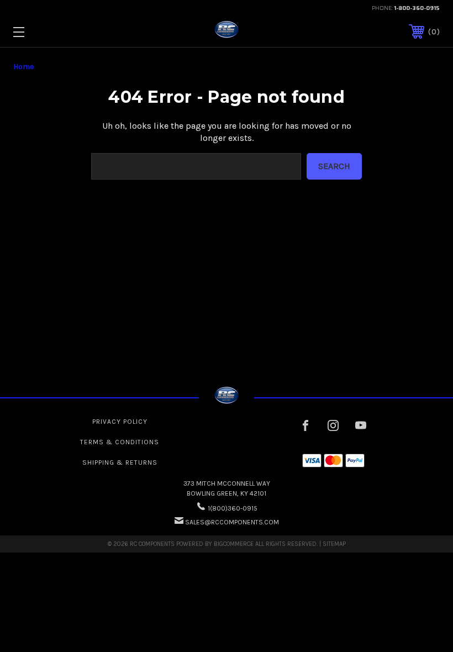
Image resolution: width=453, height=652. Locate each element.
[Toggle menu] (55, 32)
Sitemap (334, 544)
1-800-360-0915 (417, 8)
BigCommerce (234, 544)
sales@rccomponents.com (232, 522)
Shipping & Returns (119, 462)
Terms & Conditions (119, 442)
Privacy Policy (120, 421)
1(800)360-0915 (232, 508)
